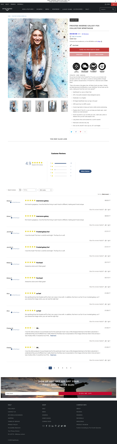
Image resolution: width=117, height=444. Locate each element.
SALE (43, 408)
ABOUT (7, 4)
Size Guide (75, 45)
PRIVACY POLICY (13, 424)
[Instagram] (49, 426)
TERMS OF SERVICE (14, 421)
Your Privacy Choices (13, 431)
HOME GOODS (46, 418)
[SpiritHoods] (7, 9)
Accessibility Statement (14, 427)
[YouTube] (65, 426)
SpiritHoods (15, 440)
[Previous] (9, 58)
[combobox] (30, 190)
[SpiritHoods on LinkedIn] (52, 426)
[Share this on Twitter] (71, 132)
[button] (28, 9)
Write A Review (85, 171)
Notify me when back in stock (89, 50)
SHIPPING (11, 418)
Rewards (13, 4)
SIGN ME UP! (85, 393)
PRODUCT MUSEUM (82, 424)
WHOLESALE (80, 421)
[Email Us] (43, 426)
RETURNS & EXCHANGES (15, 415)
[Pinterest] (55, 426)
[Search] (113, 9)
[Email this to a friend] (85, 132)
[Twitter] (62, 426)
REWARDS (79, 415)
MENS (44, 411)
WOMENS (45, 415)
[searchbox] (13, 190)
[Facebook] (46, 426)
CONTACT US (12, 411)
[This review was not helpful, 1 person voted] (108, 341)
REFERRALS (20, 4)
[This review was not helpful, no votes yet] (108, 209)
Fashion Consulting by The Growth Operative (88, 427)
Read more (53, 335)
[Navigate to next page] (70, 368)
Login (108, 4)
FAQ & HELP (11, 408)
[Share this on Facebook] (76, 132)
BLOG (2, 4)
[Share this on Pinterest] (80, 132)
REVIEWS (79, 411)
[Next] (66, 58)
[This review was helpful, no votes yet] (105, 209)
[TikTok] (58, 426)
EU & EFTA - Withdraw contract (16, 434)
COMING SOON (46, 421)
